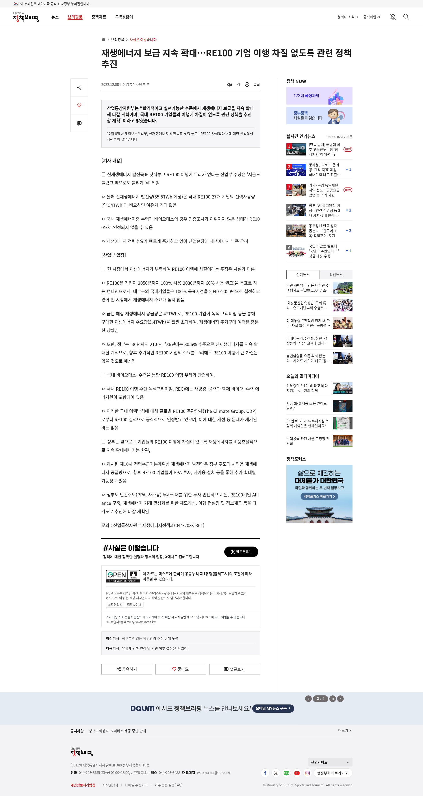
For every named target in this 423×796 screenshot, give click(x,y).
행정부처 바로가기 (331, 772)
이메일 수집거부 (136, 785)
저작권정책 (115, 604)
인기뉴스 (303, 274)
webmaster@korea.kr (213, 772)
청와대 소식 (346, 17)
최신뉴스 (336, 274)
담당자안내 (134, 604)
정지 (332, 698)
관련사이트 (319, 762)
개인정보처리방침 (82, 785)
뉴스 (55, 17)
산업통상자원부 (134, 84)
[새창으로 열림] (247, 84)
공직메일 (369, 17)
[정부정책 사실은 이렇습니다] (319, 115)
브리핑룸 (75, 17)
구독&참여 (124, 17)
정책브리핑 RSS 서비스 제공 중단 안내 (117, 731)
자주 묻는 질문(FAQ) (168, 785)
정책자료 (98, 17)
